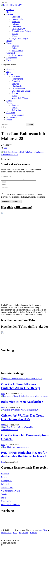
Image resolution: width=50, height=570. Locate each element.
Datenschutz (6, 533)
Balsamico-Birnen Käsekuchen (22, 401)
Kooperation (11, 58)
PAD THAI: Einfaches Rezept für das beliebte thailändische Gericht (24, 454)
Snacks (15, 33)
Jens (5, 147)
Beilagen (15, 24)
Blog (8, 12)
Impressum (23, 533)
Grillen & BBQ (18, 29)
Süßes (14, 36)
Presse (9, 60)
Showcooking (17, 55)
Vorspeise (16, 17)
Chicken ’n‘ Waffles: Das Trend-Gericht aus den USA (23, 417)
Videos (9, 43)
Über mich (10, 53)
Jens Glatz (42, 530)
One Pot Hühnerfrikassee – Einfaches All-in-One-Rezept (20, 386)
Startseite (10, 9)
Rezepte (9, 14)
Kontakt (33, 533)
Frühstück (16, 21)
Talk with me (17, 50)
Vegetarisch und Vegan (10, 491)
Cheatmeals (16, 26)
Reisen (9, 41)
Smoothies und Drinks (21, 31)
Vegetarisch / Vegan (20, 38)
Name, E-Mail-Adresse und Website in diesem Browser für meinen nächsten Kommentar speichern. (23, 195)
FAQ (15, 533)
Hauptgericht (17, 19)
